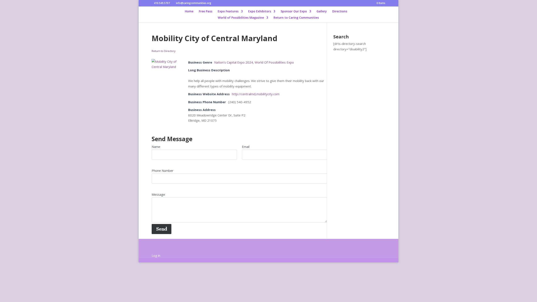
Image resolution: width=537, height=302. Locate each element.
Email (245, 146)
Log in (156, 255)
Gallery (322, 11)
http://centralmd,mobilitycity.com (255, 94)
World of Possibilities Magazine (241, 18)
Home (189, 11)
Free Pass (205, 11)
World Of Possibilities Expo (274, 62)
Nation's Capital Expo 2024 (233, 62)
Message (158, 194)
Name (156, 146)
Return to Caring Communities (296, 18)
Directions (339, 11)
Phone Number (162, 170)
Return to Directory (164, 51)
